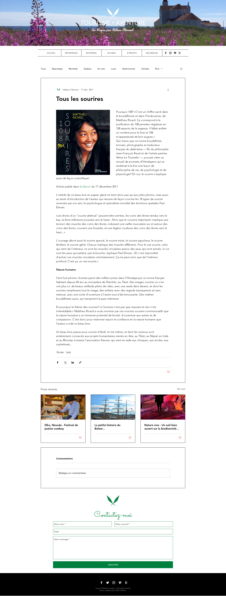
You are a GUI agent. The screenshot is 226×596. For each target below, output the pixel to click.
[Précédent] (17, 23)
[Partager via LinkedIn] (72, 362)
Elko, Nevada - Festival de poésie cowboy (61, 426)
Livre (113, 68)
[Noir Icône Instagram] (170, 52)
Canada (145, 68)
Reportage (57, 68)
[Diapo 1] (108, 38)
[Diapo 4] (117, 38)
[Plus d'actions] (168, 90)
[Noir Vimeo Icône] (174, 52)
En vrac (101, 68)
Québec (87, 68)
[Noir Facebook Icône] (165, 52)
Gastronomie (128, 68)
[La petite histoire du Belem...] (113, 407)
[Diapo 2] (111, 38)
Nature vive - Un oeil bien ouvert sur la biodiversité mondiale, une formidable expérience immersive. (160, 426)
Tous (43, 68)
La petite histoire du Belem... (107, 426)
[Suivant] (209, 23)
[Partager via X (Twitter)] (65, 362)
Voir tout (181, 388)
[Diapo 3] (114, 38)
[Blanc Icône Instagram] (114, 582)
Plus (157, 68)
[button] (71, 53)
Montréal (73, 68)
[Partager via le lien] (80, 362)
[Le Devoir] (179, 52)
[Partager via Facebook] (57, 362)
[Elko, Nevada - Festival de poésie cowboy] (63, 407)
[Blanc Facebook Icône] (101, 582)
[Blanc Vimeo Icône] (120, 582)
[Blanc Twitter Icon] (107, 582)
